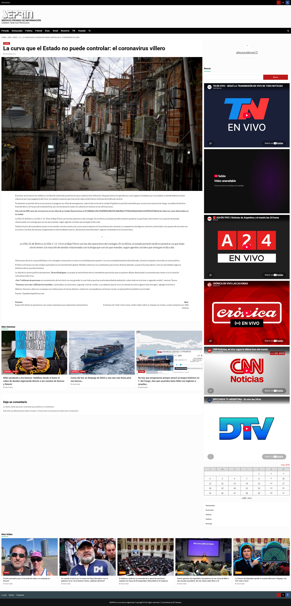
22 (259, 488)
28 (247, 493)
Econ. (47, 31)
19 (222, 488)
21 (247, 488)
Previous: (51, 303)
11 (210, 483)
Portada (5, 31)
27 (235, 493)
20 (235, 488)
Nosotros (65, 31)
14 (247, 483)
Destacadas (17, 31)
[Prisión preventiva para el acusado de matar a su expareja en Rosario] (29, 557)
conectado (27, 407)
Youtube (82, 31)
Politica (28, 31)
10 (283, 478)
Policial (38, 31)
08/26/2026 (76, 384)
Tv (89, 31)
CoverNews (165, 602)
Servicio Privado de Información (21, 20)
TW (73, 31)
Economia (7, 371)
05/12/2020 (8, 54)
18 (210, 488)
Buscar (207, 68)
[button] (288, 31)
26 (222, 493)
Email (55, 31)
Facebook (20, 595)
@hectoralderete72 (247, 52)
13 (235, 483)
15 (259, 483)
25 (210, 493)
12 (222, 483)
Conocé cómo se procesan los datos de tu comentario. (58, 411)
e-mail (3, 595)
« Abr (244, 498)
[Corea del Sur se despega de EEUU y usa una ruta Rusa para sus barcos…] (102, 353)
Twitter (11, 595)
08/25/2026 (144, 387)
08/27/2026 (9, 387)
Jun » (249, 498)
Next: (146, 305)
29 (259, 493)
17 (283, 483)
